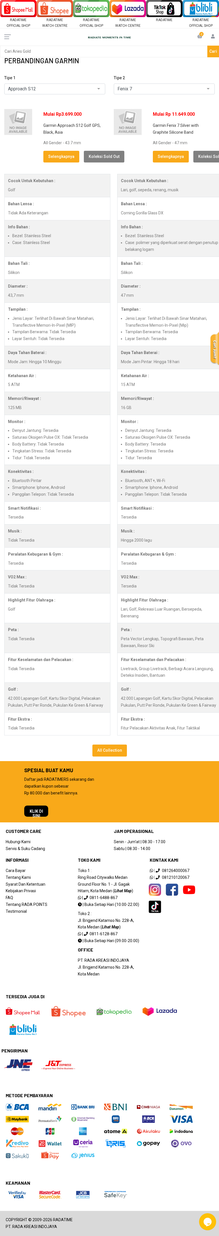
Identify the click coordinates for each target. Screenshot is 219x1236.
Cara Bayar (16, 870)
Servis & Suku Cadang (25, 848)
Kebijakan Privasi (21, 891)
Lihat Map (123, 891)
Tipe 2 (119, 78)
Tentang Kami (18, 877)
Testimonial (16, 911)
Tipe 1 (9, 78)
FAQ (9, 897)
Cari (213, 51)
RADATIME (164, 20)
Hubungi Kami (18, 841)
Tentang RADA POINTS (26, 904)
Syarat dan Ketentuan (25, 884)
